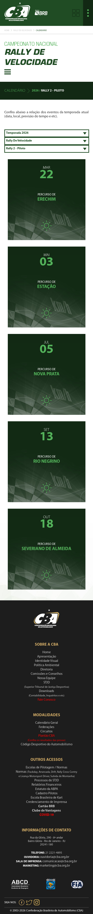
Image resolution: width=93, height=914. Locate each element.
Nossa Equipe (46, 678)
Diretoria (46, 669)
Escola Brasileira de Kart (47, 797)
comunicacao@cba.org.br (60, 861)
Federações (46, 727)
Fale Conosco (46, 700)
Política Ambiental (46, 665)
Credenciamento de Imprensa (46, 802)
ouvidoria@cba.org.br (54, 857)
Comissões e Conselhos (47, 674)
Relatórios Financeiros (46, 785)
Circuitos (46, 731)
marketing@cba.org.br (55, 865)
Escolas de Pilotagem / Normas (46, 767)
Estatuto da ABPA (46, 789)
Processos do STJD (46, 780)
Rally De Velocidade (22, 30)
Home (6, 30)
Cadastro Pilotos (47, 793)
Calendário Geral (46, 723)
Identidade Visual (46, 661)
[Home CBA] (17, 13)
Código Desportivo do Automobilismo (46, 744)
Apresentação (46, 656)
